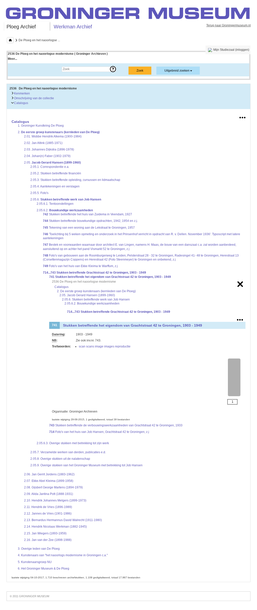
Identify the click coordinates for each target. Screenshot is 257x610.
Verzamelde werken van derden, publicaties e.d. (68, 452)
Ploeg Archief (21, 26)
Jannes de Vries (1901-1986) (48, 513)
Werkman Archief (73, 26)
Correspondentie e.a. (49, 167)
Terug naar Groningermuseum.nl (228, 25)
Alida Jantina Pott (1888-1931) (48, 494)
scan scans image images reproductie (105, 346)
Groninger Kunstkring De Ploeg (41, 125)
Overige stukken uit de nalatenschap (60, 459)
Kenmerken (21, 93)
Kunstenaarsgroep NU (35, 562)
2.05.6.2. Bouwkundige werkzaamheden (92, 303)
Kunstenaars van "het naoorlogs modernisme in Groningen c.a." (63, 555)
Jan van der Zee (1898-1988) (48, 540)
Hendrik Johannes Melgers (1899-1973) (55, 500)
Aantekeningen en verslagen (55, 186)
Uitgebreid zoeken (176, 70)
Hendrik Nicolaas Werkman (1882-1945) (55, 526)
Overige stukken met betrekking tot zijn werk (73, 443)
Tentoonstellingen (55, 204)
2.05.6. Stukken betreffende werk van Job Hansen (96, 299)
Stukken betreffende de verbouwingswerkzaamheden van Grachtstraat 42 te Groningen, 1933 (115, 425)
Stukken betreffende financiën (55, 173)
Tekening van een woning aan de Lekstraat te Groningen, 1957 (89, 227)
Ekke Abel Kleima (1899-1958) (48, 481)
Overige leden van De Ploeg (39, 548)
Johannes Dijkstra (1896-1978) (49, 149)
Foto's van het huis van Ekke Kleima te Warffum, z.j (80, 266)
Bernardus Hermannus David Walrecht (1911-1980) (63, 520)
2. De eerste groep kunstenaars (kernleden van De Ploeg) (96, 291)
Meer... (12, 59)
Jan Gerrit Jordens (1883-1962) (49, 474)
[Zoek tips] (113, 69)
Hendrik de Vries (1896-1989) (48, 507)
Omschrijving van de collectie (33, 98)
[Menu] (242, 117)
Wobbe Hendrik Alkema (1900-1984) (53, 136)
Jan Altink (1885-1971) (43, 143)
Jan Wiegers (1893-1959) (45, 533)
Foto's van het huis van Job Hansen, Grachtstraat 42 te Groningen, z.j (99, 432)
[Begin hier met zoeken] (10, 40)
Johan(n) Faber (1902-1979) (47, 156)
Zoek (16, 69)
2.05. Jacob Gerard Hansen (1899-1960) (87, 295)
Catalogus (20, 103)
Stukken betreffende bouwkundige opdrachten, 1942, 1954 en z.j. (90, 221)
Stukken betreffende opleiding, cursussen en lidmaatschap (75, 180)
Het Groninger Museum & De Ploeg (43, 568)
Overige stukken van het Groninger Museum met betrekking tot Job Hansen (86, 465)
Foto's (39, 193)
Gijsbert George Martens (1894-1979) (53, 487)
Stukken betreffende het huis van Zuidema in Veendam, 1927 (87, 214)
